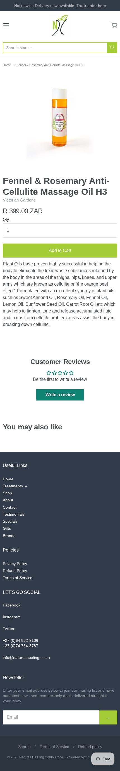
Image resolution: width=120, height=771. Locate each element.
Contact (9, 507)
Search (24, 746)
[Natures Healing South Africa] (60, 25)
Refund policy (90, 746)
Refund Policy (15, 570)
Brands (9, 535)
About (8, 500)
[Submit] (112, 47)
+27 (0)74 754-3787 (20, 645)
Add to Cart (60, 250)
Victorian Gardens (19, 200)
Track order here (91, 5)
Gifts (7, 528)
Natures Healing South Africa (41, 757)
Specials (10, 521)
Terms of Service (17, 577)
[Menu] (14, 25)
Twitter (9, 628)
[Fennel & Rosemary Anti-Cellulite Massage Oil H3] (60, 117)
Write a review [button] (60, 394)
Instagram (12, 617)
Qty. (6, 219)
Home (7, 65)
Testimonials (14, 514)
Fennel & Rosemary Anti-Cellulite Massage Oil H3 (49, 65)
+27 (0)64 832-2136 (20, 640)
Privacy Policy (15, 563)
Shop (7, 493)
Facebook (11, 605)
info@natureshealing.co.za (26, 657)
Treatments (13, 486)
